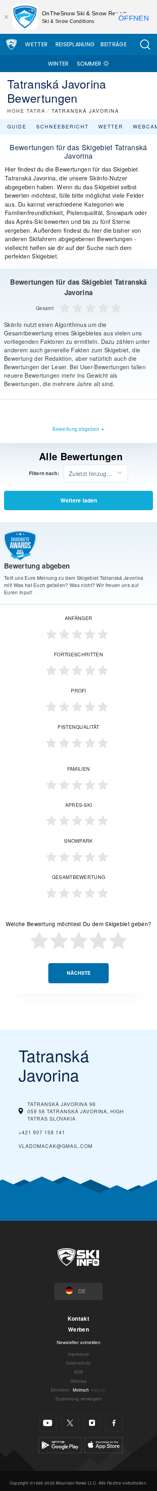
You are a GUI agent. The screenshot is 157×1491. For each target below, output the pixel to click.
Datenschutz (78, 1363)
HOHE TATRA (26, 110)
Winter (58, 64)
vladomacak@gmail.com (56, 1145)
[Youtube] (47, 1423)
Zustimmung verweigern (78, 1399)
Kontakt (78, 1318)
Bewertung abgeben (75, 428)
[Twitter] (69, 1423)
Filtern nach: (44, 473)
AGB (78, 1372)
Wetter (36, 44)
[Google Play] (60, 1443)
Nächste (79, 973)
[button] (145, 44)
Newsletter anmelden (78, 1342)
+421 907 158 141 (42, 1132)
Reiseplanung (75, 44)
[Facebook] (114, 1423)
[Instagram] (92, 1423)
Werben (78, 1329)
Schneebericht (62, 126)
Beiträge (114, 44)
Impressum (78, 1354)
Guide (17, 126)
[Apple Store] (104, 1443)
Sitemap (78, 1381)
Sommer (89, 64)
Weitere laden (78, 500)
